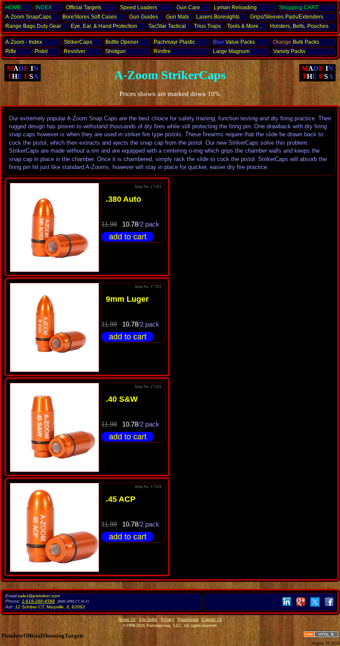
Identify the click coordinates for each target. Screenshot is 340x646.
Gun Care (188, 7)
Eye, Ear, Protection (104, 26)
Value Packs (234, 42)
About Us (126, 619)
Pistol (41, 51)
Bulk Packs (296, 42)
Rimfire (162, 51)
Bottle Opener (122, 42)
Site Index (148, 619)
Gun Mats (177, 17)
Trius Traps (207, 26)
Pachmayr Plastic (174, 42)
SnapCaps (28, 17)
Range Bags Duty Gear (33, 26)
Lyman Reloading (235, 7)
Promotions (188, 619)
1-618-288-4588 (38, 601)
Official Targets (83, 7)
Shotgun (115, 51)
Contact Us (212, 619)
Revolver (74, 51)
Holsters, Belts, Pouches (299, 26)
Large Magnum (231, 51)
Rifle (10, 51)
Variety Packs (289, 51)
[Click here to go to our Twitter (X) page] (315, 607)
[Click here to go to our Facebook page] (329, 607)
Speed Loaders (138, 7)
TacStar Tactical (167, 26)
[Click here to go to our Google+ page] (300, 607)
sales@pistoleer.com (39, 595)
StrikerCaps (78, 42)
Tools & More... (245, 26)
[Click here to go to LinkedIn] (286, 607)
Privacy (167, 619)
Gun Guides (143, 17)
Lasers (218, 17)
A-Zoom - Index (23, 42)
